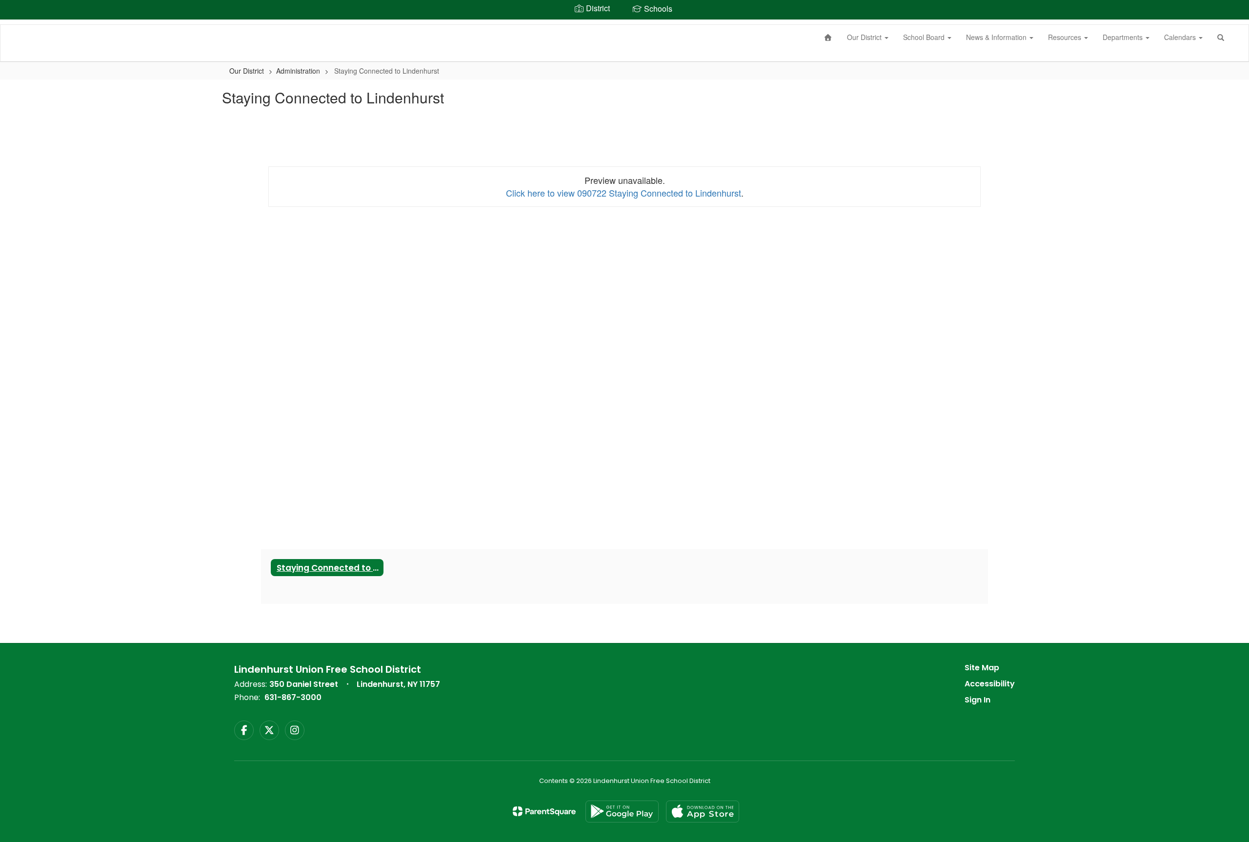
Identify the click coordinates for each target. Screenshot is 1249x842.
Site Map (982, 667)
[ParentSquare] (544, 811)
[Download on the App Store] (702, 811)
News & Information (997, 37)
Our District (865, 37)
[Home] (828, 37)
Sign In (977, 699)
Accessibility (990, 683)
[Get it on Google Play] (622, 811)
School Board (925, 37)
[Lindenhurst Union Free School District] (15, 25)
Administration (298, 71)
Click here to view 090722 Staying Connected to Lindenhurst (623, 192)
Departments (1124, 37)
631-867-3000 (293, 697)
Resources (1065, 37)
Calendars (1181, 37)
